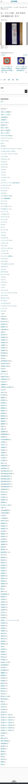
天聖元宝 (3, 455)
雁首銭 (2, 754)
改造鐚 (2, 547)
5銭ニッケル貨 (4, 133)
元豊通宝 (3, 342)
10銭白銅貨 (3, 117)
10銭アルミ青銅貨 (5, 112)
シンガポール (4, 214)
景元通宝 (3, 570)
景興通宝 (3, 583)
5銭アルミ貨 (4, 127)
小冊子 (2, 507)
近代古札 (3, 704)
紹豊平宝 (3, 685)
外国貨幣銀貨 (4, 434)
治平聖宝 (3, 615)
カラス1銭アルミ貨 (5, 195)
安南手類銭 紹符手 (5, 486)
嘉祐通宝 (3, 421)
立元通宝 (3, 667)
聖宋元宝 (3, 691)
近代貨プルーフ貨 (5, 714)
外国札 (2, 429)
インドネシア (4, 177)
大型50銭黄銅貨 (5, 439)
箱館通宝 (3, 675)
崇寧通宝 (3, 523)
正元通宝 (3, 599)
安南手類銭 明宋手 (5, 476)
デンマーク (3, 230)
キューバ (3, 201)
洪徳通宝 (3, 625)
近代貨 (2, 712)
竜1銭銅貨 (3, 670)
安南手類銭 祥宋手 (5, 484)
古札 (5, 79)
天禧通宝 (3, 452)
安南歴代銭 (3, 489)
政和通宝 (3, 549)
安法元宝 (3, 492)
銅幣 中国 (3, 738)
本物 (17, 79)
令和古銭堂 (14, 1)
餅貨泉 (2, 761)
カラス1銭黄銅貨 (5, 198)
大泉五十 (3, 444)
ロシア (2, 311)
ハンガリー (3, 250)
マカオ (2, 277)
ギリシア (3, 203)
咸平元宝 (3, 405)
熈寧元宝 (3, 638)
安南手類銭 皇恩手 (5, 478)
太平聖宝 (3, 458)
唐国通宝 (3, 410)
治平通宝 (3, 617)
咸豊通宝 (3, 408)
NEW (2, 101)
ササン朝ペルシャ (5, 209)
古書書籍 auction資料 (6, 387)
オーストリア (4, 188)
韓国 (2, 756)
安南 (2, 463)
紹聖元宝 (3, 683)
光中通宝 (3, 347)
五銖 (2, 332)
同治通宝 (3, 400)
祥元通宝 (3, 654)
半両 (2, 368)
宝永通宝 (3, 497)
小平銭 (2, 515)
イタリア (3, 167)
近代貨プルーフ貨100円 (7, 717)
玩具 (2, 646)
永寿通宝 (3, 607)
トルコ (2, 235)
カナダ (2, 193)
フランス (3, 261)
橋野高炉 (3, 596)
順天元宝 (3, 759)
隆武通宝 (3, 748)
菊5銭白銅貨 (4, 699)
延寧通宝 (3, 536)
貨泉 (2, 701)
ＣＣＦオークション (6, 138)
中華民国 (3, 319)
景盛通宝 (3, 573)
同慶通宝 (3, 397)
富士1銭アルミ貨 (5, 505)
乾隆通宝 (3, 326)
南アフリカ (3, 374)
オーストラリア (5, 185)
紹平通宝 (3, 678)
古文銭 (2, 381)
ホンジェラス (4, 274)
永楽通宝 (3, 609)
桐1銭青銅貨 (4, 594)
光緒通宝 (3, 350)
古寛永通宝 (3, 379)
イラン (2, 172)
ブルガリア (3, 266)
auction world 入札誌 (6, 135)
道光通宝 (3, 733)
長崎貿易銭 (3, 743)
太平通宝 (3, 460)
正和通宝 (3, 602)
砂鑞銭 (2, 651)
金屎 (2, 735)
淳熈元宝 (3, 636)
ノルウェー (3, 243)
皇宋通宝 (3, 649)
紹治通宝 (3, 680)
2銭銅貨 (3, 125)
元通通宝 (3, 345)
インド (2, 174)
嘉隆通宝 (3, 423)
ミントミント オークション (8, 292)
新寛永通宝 (3, 552)
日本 (13, 79)
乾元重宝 (3, 324)
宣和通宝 (3, 499)
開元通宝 (3, 746)
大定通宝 (3, 442)
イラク (2, 169)
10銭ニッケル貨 (5, 114)
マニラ (2, 279)
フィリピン (3, 253)
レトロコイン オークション (8, 305)
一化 (2, 313)
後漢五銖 (3, 541)
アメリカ (3, 156)
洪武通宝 (3, 628)
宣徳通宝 (3, 502)
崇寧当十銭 (3, 520)
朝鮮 (2, 588)
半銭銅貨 (3, 371)
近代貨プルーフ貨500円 (7, 725)
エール (2, 180)
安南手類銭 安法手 (5, 471)
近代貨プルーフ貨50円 (6, 727)
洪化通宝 (3, 623)
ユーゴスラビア (5, 303)
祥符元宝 (3, 657)
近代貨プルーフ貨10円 (6, 720)
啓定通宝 (3, 413)
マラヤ (2, 285)
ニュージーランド (5, 240)
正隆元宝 (3, 604)
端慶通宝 (3, 672)
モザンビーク (4, 298)
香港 (2, 764)
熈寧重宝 (3, 644)
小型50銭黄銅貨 (5, 510)
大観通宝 (3, 447)
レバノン (3, 308)
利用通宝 (3, 355)
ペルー (2, 269)
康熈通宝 (3, 533)
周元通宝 (3, 402)
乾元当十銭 (3, 321)
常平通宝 (3, 531)
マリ (2, 287)
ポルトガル (3, 271)
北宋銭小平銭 (4, 363)
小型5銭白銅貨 (4, 513)
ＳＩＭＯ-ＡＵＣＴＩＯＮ (7, 151)
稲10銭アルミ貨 (5, 662)
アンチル (3, 161)
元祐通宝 (3, 337)
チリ (2, 227)
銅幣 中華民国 (4, 741)
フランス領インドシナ (6, 264)
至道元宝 (3, 693)
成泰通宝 (3, 544)
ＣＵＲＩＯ (3, 140)
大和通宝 (3, 437)
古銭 (9, 79)
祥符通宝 (3, 659)
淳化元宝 (3, 633)
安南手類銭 (3, 468)
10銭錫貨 (3, 119)
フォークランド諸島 (6, 256)
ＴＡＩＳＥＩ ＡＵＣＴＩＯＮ (8, 153)
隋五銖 (2, 751)
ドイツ (2, 232)
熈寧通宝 (3, 641)
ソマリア (3, 222)
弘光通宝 (3, 539)
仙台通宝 (3, 334)
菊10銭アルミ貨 (5, 696)
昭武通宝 (3, 565)
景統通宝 (3, 575)
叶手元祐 (3, 395)
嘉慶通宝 (3, 418)
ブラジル (3, 258)
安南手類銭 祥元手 (5, 481)
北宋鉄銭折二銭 (5, 361)
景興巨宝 (3, 578)
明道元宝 (3, 562)
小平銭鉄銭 (3, 518)
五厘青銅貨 (3, 329)
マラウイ (3, 282)
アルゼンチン (4, 159)
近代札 (2, 706)
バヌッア (3, 245)
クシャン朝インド (5, 206)
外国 (2, 426)
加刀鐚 (2, 358)
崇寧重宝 (3, 526)
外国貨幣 (3, 431)
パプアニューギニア (6, 248)
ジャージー (3, 211)
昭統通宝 (3, 568)
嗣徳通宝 (3, 416)
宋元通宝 (3, 494)
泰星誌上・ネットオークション (9, 620)
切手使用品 (3, 353)
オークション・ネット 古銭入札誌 (9, 182)
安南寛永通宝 (4, 465)
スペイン (3, 219)
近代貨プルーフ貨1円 (6, 722)
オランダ (3, 190)
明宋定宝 (3, 560)
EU (1, 143)
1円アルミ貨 (4, 122)
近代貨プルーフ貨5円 (6, 730)
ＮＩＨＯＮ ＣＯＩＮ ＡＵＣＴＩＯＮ (10, 148)
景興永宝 (3, 581)
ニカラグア (3, 237)
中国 (2, 316)
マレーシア (3, 290)
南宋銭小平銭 (4, 376)
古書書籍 (3, 384)
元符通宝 (3, 340)
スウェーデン (4, 216)
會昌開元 (3, 586)
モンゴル (3, 300)
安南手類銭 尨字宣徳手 (6, 473)
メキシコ (3, 295)
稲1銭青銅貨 (4, 665)
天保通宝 (3, 450)
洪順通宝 (3, 630)
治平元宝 (3, 612)
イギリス (3, 164)
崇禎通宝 (3, 528)
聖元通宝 (3, 688)
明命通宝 (3, 557)
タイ (2, 224)
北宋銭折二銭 (4, 366)
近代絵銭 (3, 709)
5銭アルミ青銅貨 (5, 130)
